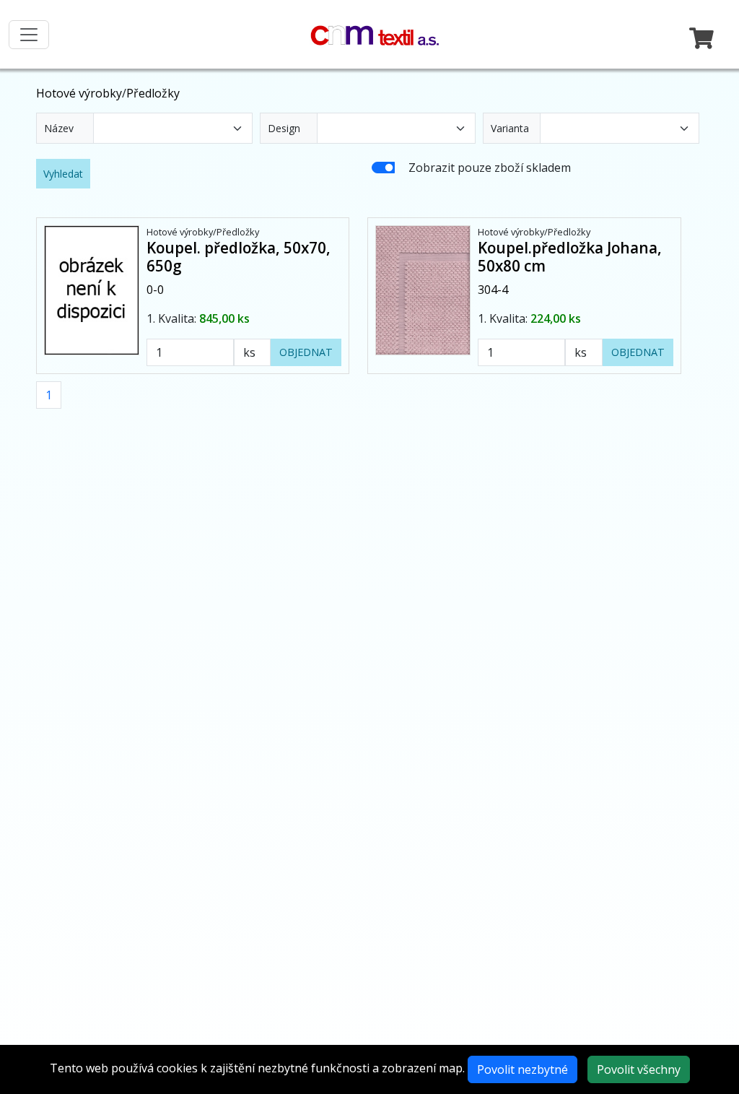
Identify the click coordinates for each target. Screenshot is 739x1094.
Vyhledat (63, 174)
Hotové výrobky (79, 93)
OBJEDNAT (306, 352)
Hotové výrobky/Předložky (203, 231)
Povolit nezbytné (522, 1069)
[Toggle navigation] (29, 34)
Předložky (153, 93)
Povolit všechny (639, 1069)
